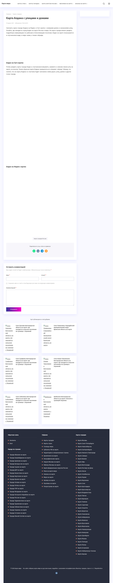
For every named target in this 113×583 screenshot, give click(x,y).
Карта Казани (82, 459)
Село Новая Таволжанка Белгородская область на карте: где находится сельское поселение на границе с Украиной (64, 362)
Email (43, 275)
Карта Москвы (82, 440)
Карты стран (48, 443)
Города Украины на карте (18, 510)
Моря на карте (48, 477)
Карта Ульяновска (83, 514)
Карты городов (49, 440)
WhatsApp (34, 251)
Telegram (42, 251)
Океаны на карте (49, 474)
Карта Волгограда (84, 465)
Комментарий (11, 288)
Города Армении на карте (18, 461)
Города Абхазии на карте (18, 455)
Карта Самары (82, 456)
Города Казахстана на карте (19, 473)
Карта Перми (82, 477)
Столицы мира (48, 446)
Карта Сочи (81, 483)
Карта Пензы (82, 545)
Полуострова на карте (51, 486)
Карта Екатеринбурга (85, 449)
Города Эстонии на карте (18, 513)
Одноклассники (46, 251)
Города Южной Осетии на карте (20, 516)
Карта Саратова (83, 505)
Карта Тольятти (83, 508)
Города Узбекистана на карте (19, 507)
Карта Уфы (81, 462)
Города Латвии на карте (18, 482)
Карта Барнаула (83, 499)
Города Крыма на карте (17, 479)
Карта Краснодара (84, 486)
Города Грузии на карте (18, 467)
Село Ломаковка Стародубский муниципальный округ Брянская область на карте (64, 327)
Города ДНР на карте (16, 470)
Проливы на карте (50, 483)
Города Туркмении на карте (19, 504)
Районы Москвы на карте (52, 465)
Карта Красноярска (84, 489)
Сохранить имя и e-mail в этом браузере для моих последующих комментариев (31, 283)
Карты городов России (40, 238)
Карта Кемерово (83, 532)
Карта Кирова (82, 554)
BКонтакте (56, 573)
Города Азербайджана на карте (20, 458)
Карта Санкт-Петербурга (86, 443)
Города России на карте (18, 497)
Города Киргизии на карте (18, 476)
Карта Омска (82, 471)
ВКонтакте (38, 251)
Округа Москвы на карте (52, 462)
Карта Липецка (83, 542)
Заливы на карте (49, 480)
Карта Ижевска (83, 520)
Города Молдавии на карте (19, 491)
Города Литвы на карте (17, 485)
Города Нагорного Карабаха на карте (22, 494)
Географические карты (51, 459)
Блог (11, 443)
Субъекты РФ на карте (51, 449)
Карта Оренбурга (83, 535)
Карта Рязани (82, 538)
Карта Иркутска (83, 511)
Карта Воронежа (83, 480)
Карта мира (6, 3)
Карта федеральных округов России (56, 468)
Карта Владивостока (84, 492)
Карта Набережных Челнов (87, 551)
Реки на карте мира (50, 471)
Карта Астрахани (83, 548)
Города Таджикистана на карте (20, 501)
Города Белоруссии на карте (19, 464)
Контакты (13, 440)
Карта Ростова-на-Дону (85, 468)
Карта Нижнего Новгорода (86, 453)
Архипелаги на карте (51, 456)
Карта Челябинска (84, 474)
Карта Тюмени (82, 502)
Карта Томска (82, 495)
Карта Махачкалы (83, 526)
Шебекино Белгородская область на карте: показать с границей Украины (63, 398)
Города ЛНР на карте (16, 488)
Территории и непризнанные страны (56, 453)
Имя (8, 275)
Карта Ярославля (83, 523)
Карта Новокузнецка (84, 529)
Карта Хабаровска (84, 517)
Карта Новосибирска (85, 446)
